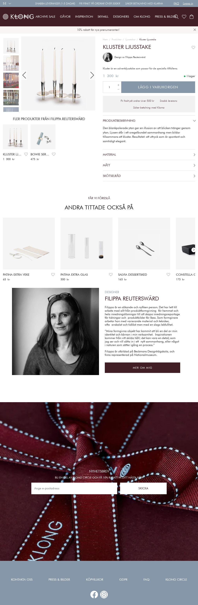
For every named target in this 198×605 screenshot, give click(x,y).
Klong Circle (176, 579)
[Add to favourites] (26, 154)
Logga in (188, 3)
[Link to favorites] (184, 17)
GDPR (123, 579)
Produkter (116, 39)
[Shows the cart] (191, 17)
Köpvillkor (94, 579)
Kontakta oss (21, 579)
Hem (105, 39)
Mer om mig (142, 367)
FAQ (176, 3)
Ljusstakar (130, 39)
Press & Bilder (59, 579)
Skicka (143, 488)
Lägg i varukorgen (158, 87)
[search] (176, 17)
